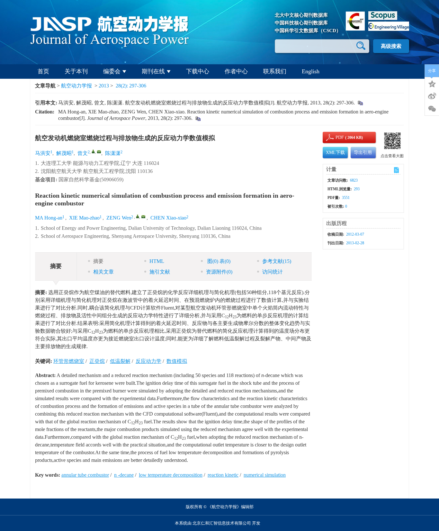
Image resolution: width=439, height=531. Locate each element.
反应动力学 (148, 361)
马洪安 (42, 153)
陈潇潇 (113, 153)
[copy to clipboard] (198, 118)
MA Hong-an (48, 218)
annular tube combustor (85, 475)
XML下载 (335, 152)
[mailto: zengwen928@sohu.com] (143, 216)
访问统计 (272, 271)
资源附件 (219, 271)
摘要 (98, 261)
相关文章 (103, 271)
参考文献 (276, 261)
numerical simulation (265, 475)
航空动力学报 (76, 85)
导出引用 (363, 152)
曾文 (82, 153)
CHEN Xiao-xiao (168, 218)
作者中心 (236, 71)
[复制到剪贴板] (360, 102)
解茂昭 (64, 153)
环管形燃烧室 (68, 361)
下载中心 (197, 71)
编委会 (112, 71)
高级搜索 (391, 46)
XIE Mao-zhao (84, 218)
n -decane (124, 475)
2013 (104, 85)
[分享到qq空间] (432, 83)
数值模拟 (176, 361)
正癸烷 (97, 361)
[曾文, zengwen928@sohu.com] (93, 151)
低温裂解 (120, 361)
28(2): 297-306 (131, 85)
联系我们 (274, 71)
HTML (156, 261)
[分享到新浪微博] (432, 96)
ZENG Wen (118, 218)
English (310, 71)
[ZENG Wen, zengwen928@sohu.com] (137, 216)
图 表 (218, 261)
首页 (43, 71)
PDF (339, 137)
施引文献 (159, 271)
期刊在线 (153, 71)
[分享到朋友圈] (432, 109)
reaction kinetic (223, 475)
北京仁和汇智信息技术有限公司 (222, 523)
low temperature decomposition (170, 475)
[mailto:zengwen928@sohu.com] (99, 151)
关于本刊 (76, 71)
